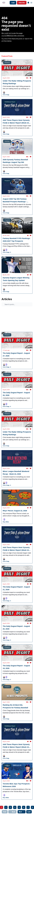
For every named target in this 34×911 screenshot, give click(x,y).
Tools (22, 324)
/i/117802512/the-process (13, 35)
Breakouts (17, 320)
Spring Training (7, 320)
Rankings (14, 324)
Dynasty (26, 320)
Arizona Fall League (17, 309)
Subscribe (22, 2)
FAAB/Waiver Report (17, 316)
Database (5, 327)
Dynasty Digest (7, 313)
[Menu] (28, 2)
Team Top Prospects (20, 313)
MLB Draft (5, 324)
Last (29, 812)
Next (20, 812)
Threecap (5, 316)
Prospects (5, 309)
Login (13, 2)
